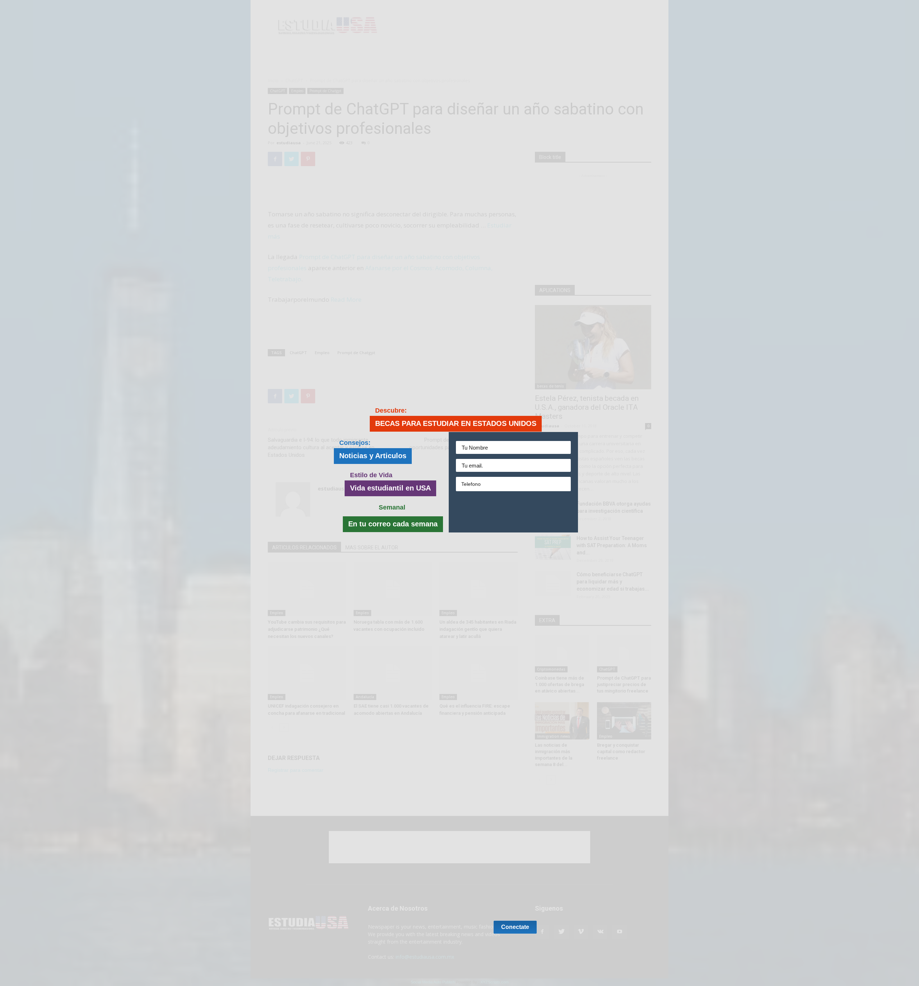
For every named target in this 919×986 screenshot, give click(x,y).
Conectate (515, 512)
